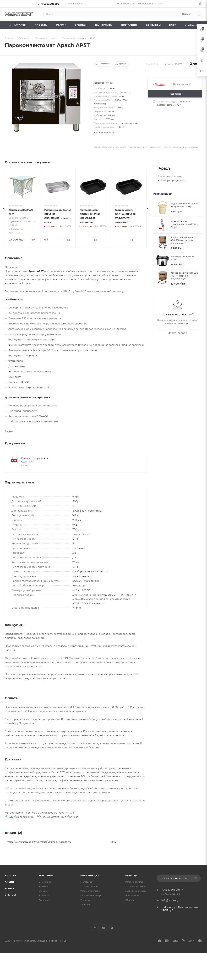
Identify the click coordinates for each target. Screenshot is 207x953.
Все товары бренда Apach (172, 180)
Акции (9, 882)
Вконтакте (95, 927)
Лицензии (44, 900)
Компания (46, 875)
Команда (43, 886)
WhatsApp (111, 927)
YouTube (103, 927)
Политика (85, 904)
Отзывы (43, 891)
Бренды (10, 894)
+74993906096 (50, 3)
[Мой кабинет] (200, 4)
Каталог (11, 875)
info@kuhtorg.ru (171, 900)
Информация (89, 875)
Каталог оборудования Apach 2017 (34, 460)
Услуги (10, 888)
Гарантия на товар (90, 895)
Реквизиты (86, 900)
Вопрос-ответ (132, 895)
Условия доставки (90, 891)
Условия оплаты (89, 886)
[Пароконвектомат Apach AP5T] (46, 97)
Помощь (131, 875)
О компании (45, 882)
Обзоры (129, 900)
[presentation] (4, 208)
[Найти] (198, 14)
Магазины (86, 882)
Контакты (44, 895)
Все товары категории (170, 176)
